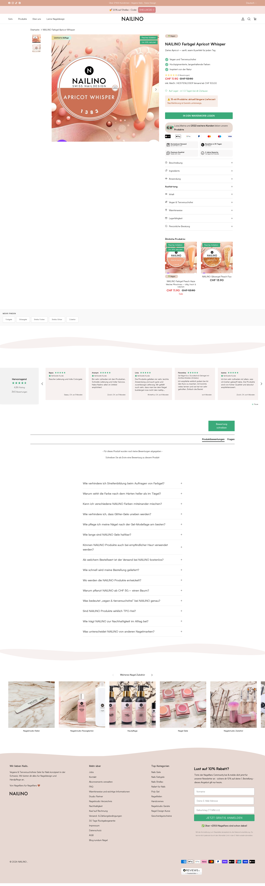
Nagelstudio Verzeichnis (100, 801)
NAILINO (22, 861)
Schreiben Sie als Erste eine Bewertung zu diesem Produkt (132, 457)
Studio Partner (96, 796)
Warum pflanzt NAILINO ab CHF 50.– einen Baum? (116, 590)
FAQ (91, 786)
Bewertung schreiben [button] (221, 426)
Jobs (91, 772)
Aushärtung (171, 186)
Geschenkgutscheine (161, 815)
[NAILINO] (132, 19)
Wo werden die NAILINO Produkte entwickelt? (112, 580)
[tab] (213, 440)
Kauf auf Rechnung (98, 811)
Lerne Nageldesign (56, 19)
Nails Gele (156, 772)
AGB (91, 835)
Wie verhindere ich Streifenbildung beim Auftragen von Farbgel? (123, 483)
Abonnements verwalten (101, 781)
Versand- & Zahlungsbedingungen (105, 815)
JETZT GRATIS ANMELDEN (224, 817)
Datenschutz (95, 830)
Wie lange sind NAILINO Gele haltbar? (107, 534)
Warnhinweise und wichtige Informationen (109, 791)
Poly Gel (155, 791)
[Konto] (242, 19)
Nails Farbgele (158, 777)
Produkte (22, 19)
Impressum (94, 825)
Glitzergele (23, 319)
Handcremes (157, 801)
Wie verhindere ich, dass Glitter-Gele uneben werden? (117, 514)
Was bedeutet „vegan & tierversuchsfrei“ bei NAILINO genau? (121, 600)
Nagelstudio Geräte (160, 806)
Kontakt (92, 777)
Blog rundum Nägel (98, 840)
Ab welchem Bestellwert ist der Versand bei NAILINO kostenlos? (123, 559)
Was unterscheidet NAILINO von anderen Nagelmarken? (118, 631)
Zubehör (72, 319)
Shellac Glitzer (57, 319)
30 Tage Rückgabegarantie (102, 820)
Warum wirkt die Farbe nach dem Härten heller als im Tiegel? (122, 493)
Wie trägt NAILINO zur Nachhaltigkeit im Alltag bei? (115, 621)
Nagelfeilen (156, 796)
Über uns (36, 19)
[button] (199, 75)
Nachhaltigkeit (96, 806)
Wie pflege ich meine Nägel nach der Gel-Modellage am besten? (124, 524)
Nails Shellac (157, 781)
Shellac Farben (39, 319)
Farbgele (9, 319)
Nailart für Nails (158, 786)
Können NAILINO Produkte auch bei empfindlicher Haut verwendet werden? (125, 547)
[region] (152, 384)
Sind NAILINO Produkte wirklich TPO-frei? (109, 611)
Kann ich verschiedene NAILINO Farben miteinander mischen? (122, 503)
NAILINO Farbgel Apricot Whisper (59, 29)
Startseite (34, 29)
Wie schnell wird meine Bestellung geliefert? (111, 570)
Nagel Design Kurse (160, 811)
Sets (10, 19)
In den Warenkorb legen (199, 115)
